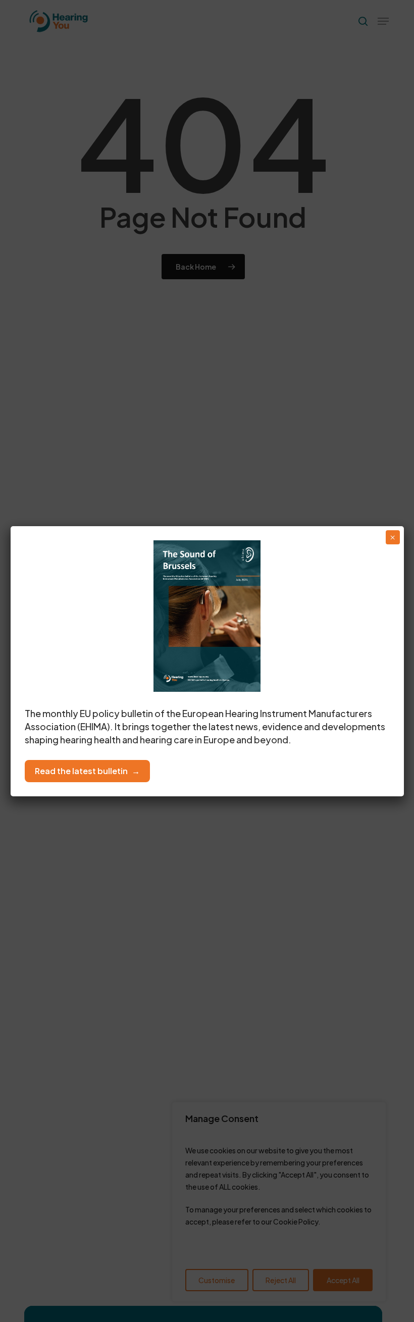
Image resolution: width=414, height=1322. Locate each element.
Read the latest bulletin (81, 771)
